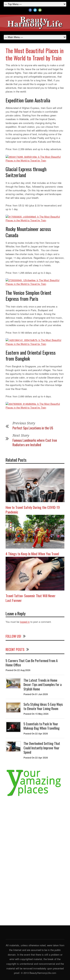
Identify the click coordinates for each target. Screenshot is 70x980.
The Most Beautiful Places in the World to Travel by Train (35, 54)
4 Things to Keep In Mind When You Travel (32, 553)
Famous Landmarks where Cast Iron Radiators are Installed (35, 442)
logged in (25, 622)
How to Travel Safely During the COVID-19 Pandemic (33, 509)
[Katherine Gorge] (35, 158)
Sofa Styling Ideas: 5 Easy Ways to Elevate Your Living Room (43, 706)
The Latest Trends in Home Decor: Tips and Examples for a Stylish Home (43, 684)
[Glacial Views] (35, 218)
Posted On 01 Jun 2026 (36, 694)
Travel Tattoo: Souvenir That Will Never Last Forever (30, 598)
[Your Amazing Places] (35, 796)
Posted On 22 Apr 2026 (36, 733)
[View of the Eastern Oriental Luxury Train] (35, 405)
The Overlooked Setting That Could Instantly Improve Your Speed (42, 748)
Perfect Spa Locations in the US (33, 427)
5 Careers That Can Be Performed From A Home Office (32, 662)
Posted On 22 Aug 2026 (18, 670)
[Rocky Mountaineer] (35, 282)
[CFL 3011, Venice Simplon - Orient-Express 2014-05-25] (35, 342)
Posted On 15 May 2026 (36, 713)
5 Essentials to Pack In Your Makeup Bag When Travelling (42, 726)
